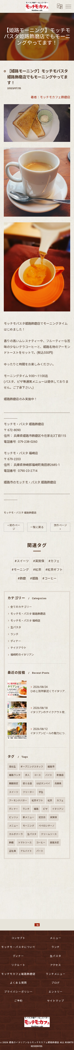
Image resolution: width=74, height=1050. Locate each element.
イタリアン (58, 809)
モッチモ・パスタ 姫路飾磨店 (20, 512)
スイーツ (13, 792)
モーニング (28, 825)
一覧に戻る (37, 527)
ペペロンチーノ (46, 825)
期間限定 (13, 783)
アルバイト (26, 851)
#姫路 (34, 578)
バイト (48, 775)
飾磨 (11, 842)
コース (37, 775)
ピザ (45, 809)
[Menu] (68, 6)
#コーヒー (49, 578)
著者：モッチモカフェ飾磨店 (50, 97)
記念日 (42, 817)
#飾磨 (22, 578)
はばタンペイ (43, 783)
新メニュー (28, 817)
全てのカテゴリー (21, 606)
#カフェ (54, 561)
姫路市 (51, 766)
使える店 (27, 783)
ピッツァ (13, 817)
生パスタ (15, 627)
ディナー (15, 641)
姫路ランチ (14, 775)
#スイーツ (22, 561)
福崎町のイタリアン (22, 654)
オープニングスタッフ (31, 766)
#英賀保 (38, 561)
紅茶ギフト (37, 800)
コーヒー (40, 842)
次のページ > (60, 527)
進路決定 (54, 842)
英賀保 (53, 817)
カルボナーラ (16, 834)
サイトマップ (55, 1000)
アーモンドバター (18, 800)
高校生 (12, 766)
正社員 (12, 851)
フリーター (28, 792)
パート (39, 851)
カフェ (60, 800)
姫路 (36, 809)
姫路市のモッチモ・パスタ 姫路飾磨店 (30, 482)
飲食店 (60, 775)
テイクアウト (18, 647)
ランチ (14, 634)
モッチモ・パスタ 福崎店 (25, 620)
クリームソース (49, 834)
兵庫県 (58, 783)
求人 (27, 775)
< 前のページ (13, 527)
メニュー (13, 825)
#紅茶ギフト (54, 569)
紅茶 (50, 800)
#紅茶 (37, 569)
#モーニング (20, 569)
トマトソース (25, 842)
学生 (41, 792)
